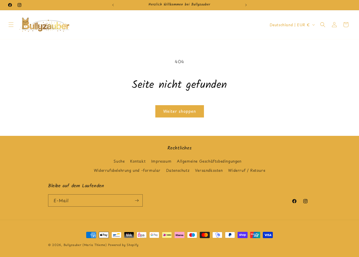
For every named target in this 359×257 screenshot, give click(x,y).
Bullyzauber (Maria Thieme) (85, 245)
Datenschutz (178, 170)
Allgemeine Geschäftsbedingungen (209, 161)
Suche (119, 161)
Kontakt (138, 161)
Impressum (161, 161)
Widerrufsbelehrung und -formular (127, 170)
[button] (11, 24)
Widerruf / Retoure (246, 170)
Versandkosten (209, 170)
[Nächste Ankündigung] (246, 5)
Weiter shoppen (179, 111)
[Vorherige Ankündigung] (113, 5)
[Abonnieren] (136, 200)
